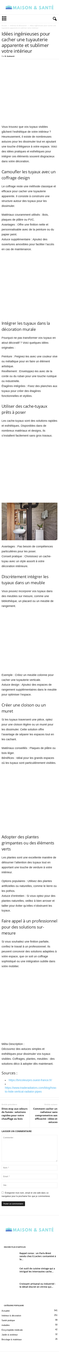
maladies (6, 1325)
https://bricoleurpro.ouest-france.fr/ (30, 1080)
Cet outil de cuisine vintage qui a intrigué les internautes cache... (37, 1270)
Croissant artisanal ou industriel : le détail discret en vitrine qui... (38, 1285)
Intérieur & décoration (18, 25)
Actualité (6, 1311)
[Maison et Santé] (29, 7)
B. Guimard (9, 56)
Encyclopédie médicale (12, 1330)
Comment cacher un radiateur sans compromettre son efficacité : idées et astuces (45, 1115)
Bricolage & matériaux (12, 1339)
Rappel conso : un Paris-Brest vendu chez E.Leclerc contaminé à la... (38, 1256)
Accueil (4, 25)
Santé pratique (8, 1320)
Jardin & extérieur (10, 1335)
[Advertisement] (29, 94)
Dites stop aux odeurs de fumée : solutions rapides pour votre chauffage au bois (14, 1113)
